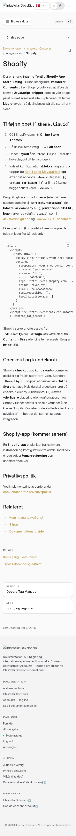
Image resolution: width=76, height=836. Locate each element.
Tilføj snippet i (35, 124)
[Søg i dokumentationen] (30, 6)
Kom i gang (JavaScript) (42, 172)
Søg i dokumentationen (20, 705)
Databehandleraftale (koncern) (24, 782)
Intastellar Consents (39, 48)
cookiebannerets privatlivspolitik (27, 492)
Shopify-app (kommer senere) (35, 434)
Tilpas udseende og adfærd (22, 564)
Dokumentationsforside (26, 531)
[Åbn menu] (69, 6)
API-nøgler (10, 747)
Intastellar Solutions (17, 800)
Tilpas (13, 524)
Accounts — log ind (15, 699)
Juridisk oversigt (13, 765)
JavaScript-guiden (16, 219)
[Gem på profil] (69, 50)
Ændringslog (11, 729)
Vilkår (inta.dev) (13, 776)
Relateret (13, 507)
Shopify (15, 63)
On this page (38, 37)
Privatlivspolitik (19, 476)
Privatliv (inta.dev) (14, 770)
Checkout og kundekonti (30, 360)
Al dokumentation (14, 688)
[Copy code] (68, 245)
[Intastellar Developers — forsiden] (20, 6)
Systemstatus (13, 735)
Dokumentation (12, 48)
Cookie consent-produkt (20, 806)
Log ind (8, 741)
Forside (8, 723)
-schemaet (54, 219)
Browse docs (20, 21)
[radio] (53, 5)
